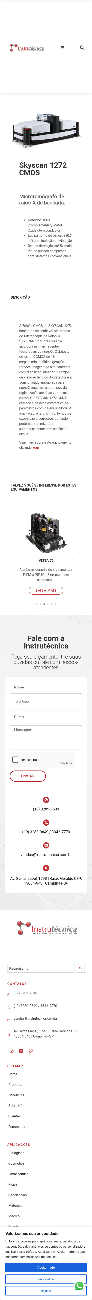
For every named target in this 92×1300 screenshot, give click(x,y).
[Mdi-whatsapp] (31, 1051)
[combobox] (40, 968)
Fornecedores (18, 1127)
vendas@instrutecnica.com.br (46, 854)
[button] (63, 48)
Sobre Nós (16, 1106)
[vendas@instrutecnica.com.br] (46, 845)
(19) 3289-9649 (46, 809)
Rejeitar (46, 1290)
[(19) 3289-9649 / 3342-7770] (46, 822)
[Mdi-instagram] (11, 1051)
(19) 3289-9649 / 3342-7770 (46, 832)
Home (12, 1074)
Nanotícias (16, 1095)
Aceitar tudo (46, 1267)
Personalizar (46, 1279)
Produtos (15, 1085)
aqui (36, 448)
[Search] (80, 968)
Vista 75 (46, 560)
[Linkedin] (21, 1051)
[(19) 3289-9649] (46, 800)
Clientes (14, 1116)
